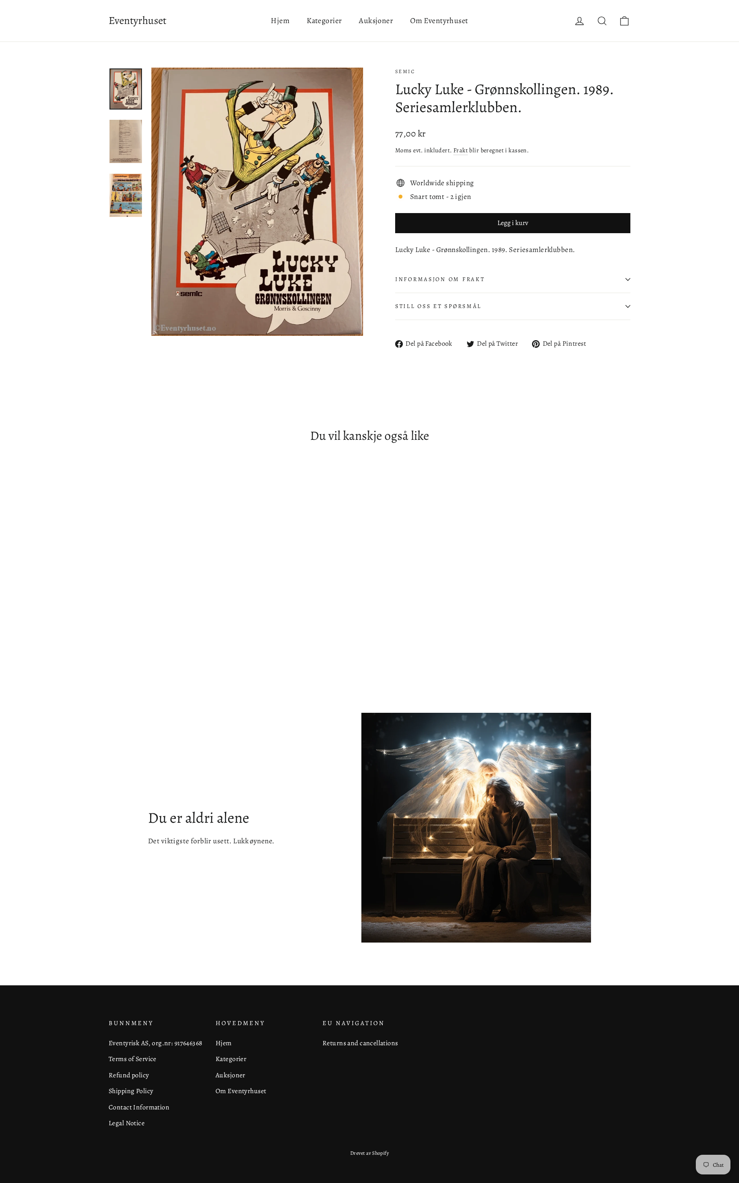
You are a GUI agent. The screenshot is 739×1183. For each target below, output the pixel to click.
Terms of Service (133, 1058)
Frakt (460, 150)
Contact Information (139, 1107)
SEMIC (405, 71)
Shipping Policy (131, 1090)
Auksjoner (376, 20)
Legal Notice (127, 1122)
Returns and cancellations (360, 1042)
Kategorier (324, 20)
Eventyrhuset (137, 20)
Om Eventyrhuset (439, 20)
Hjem (280, 20)
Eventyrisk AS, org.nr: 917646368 (156, 1042)
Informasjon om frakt (440, 279)
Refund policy (129, 1074)
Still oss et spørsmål (438, 306)
